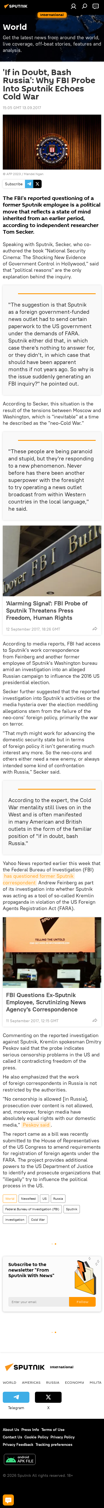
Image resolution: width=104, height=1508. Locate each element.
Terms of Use (53, 1429)
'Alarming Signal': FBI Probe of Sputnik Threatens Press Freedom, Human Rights (46, 610)
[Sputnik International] (17, 8)
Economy (74, 1382)
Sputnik (71, 1209)
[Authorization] (73, 6)
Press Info (30, 1429)
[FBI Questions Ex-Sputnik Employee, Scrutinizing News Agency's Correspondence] (52, 952)
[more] (94, 628)
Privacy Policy (62, 1437)
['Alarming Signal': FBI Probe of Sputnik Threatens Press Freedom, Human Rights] (52, 561)
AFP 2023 (13, 174)
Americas (31, 1382)
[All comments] (8, 1500)
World (9, 1198)
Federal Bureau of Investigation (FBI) (32, 1209)
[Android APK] (20, 1460)
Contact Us (12, 1437)
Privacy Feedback (18, 1444)
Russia (58, 1198)
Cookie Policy (36, 1437)
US (44, 1198)
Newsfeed (28, 1198)
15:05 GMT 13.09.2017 (22, 107)
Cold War (38, 1219)
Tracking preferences (53, 1444)
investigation (14, 1219)
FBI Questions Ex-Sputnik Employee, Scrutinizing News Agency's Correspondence (46, 1002)
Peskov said (36, 1125)
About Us (11, 1429)
